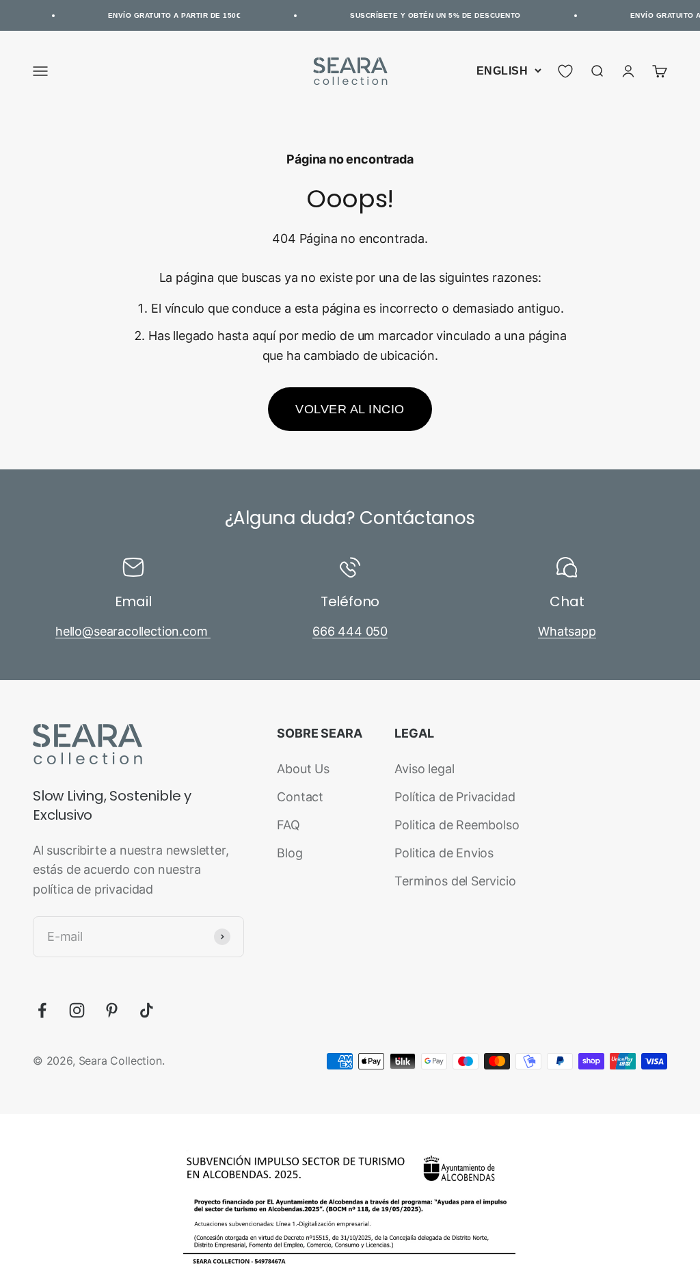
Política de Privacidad (454, 797)
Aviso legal (424, 769)
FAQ (288, 825)
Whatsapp (567, 631)
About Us (303, 769)
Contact (300, 797)
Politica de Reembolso (456, 825)
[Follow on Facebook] (42, 1010)
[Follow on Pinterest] (112, 1010)
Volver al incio (350, 409)
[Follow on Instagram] (77, 1010)
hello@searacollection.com (133, 631)
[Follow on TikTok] (146, 1010)
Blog (289, 853)
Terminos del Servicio (454, 881)
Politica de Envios (444, 853)
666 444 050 (350, 631)
